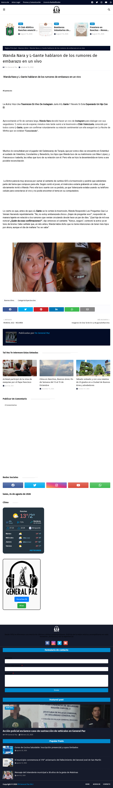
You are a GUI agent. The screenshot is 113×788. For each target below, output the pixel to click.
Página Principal (11, 48)
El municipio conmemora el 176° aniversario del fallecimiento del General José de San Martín (58, 760)
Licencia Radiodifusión (51, 2)
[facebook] (92, 2)
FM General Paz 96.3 (25, 784)
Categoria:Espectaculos (27, 300)
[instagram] (101, 2)
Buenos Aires (23, 48)
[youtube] (106, 2)
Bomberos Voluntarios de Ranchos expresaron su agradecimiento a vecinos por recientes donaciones (63, 29)
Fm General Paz (11, 67)
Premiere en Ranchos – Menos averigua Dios (98, 29)
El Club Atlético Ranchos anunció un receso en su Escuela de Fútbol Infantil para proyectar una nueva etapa (28, 29)
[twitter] (97, 2)
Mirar (21, 606)
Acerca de (5, 2)
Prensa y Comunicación (32, 2)
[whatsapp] (110, 2)
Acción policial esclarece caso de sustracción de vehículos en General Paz (44, 731)
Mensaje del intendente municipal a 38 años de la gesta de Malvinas (46, 772)
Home (87, 784)
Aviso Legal (16, 2)
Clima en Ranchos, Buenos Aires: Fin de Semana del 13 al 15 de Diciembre (56, 382)
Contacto (106, 784)
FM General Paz (11, 735)
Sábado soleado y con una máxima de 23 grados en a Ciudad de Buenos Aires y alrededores (93, 382)
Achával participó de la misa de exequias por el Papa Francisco (17, 381)
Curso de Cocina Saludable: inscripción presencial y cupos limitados (46, 747)
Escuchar (21, 599)
